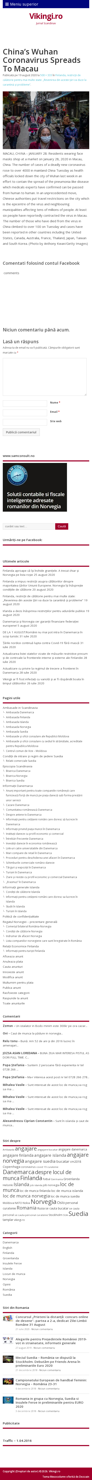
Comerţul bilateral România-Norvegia (28, 926)
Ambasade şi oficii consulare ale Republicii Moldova (37, 736)
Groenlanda (72, 1179)
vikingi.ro (19, 1220)
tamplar (8, 1220)
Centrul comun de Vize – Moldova (26, 751)
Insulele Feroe (12, 1263)
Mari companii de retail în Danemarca (29, 853)
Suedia (78, 1213)
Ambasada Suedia (17, 731)
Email (55, 412)
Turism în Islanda (16, 911)
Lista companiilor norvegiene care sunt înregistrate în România (44, 941)
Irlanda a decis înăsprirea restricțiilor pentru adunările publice (44, 611)
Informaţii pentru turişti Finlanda (25, 951)
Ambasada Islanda (17, 722)
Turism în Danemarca (19, 872)
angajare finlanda (18, 1155)
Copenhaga (11, 1166)
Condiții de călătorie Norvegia (24, 931)
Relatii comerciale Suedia (21, 761)
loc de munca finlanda (35, 1191)
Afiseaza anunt (13, 956)
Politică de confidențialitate (21, 916)
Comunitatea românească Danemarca (29, 810)
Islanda (21, 1184)
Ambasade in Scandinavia (20, 708)
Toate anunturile (14, 1003)
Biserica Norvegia (16, 776)
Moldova (8, 1203)
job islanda (36, 1185)
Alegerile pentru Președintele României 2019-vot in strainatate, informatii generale (51, 1341)
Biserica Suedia (15, 780)
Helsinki (8, 1185)
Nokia (26, 1203)
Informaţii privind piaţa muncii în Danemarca (33, 829)
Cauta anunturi (13, 967)
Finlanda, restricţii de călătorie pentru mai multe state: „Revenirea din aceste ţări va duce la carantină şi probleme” (44, 80)
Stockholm (55, 1215)
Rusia (41, 1208)
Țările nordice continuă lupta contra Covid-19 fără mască (41, 643)
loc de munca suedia (65, 1196)
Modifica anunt (13, 977)
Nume (55, 402)
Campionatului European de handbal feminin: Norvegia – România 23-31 (51, 1382)
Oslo (61, 1202)
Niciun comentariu (42, 1329)
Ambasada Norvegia (18, 727)
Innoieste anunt (13, 972)
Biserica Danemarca (18, 771)
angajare (26, 1148)
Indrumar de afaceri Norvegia (24, 936)
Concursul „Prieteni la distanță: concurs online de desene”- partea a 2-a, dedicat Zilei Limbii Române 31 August (52, 1321)
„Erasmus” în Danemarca (21, 882)
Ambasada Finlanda (18, 717)
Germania (57, 1179)
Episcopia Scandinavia (17, 766)
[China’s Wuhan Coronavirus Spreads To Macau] (46, 148)
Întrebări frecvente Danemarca (24, 839)
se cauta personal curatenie (31, 1215)
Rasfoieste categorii (16, 993)
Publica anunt (12, 988)
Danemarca (18, 1172)
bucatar (62, 1161)
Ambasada (8, 1149)
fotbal (46, 1179)
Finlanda (31, 1178)
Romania (27, 1207)
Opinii (6, 1284)
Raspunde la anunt (15, 998)
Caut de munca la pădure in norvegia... (37, 1033)
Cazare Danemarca (17, 805)
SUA (65, 1215)
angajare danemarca (72, 1149)
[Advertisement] (47, 37)
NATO (18, 1203)
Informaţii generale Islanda (21, 887)
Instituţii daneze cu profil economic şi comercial (35, 834)
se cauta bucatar (56, 1208)
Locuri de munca (14, 1274)
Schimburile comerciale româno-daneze (30, 863)
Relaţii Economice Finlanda (21, 946)
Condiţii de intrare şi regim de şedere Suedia (33, 756)
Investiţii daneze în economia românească (31, 843)
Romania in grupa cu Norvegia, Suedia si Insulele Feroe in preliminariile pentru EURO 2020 (49, 1402)
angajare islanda (50, 1155)
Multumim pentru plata (18, 982)
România (9, 1289)
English (7, 1248)
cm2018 (75, 1162)
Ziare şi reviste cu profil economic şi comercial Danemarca (41, 877)
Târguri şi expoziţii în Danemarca (26, 867)
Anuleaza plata (13, 961)
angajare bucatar (47, 1149)
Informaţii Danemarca (18, 786)
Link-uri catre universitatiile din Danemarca (32, 848)
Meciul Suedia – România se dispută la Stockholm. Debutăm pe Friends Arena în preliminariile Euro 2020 (48, 1361)
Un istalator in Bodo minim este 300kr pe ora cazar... (51, 1026)
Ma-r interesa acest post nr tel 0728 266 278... (58, 1077)
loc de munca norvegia (26, 1196)
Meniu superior (24, 4)
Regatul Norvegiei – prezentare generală (30, 922)
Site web (56, 421)
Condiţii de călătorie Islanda (23, 892)
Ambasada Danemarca (20, 712)
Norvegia (43, 1201)
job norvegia (51, 1185)
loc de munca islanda (67, 1190)
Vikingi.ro (45, 16)
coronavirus (28, 1167)
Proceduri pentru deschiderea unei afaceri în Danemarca (40, 858)
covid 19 (41, 1167)
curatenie (52, 1167)
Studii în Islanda (15, 906)
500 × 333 (46, 75)
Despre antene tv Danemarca (24, 814)
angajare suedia (40, 1161)
